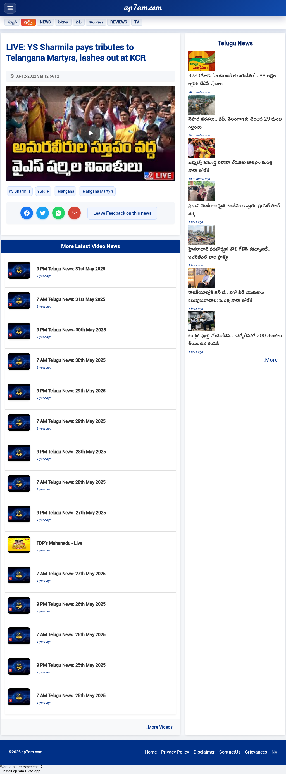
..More (270, 359)
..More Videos (159, 727)
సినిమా (63, 22)
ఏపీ (79, 22)
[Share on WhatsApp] (58, 213)
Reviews (118, 22)
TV (136, 22)
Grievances (256, 752)
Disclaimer (204, 752)
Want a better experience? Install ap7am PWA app (21, 769)
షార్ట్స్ (28, 22)
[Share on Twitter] (42, 213)
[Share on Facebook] (26, 213)
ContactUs (229, 752)
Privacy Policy (175, 752)
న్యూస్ (12, 22)
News (45, 22)
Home (151, 752)
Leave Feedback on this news (122, 213)
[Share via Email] (74, 213)
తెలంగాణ (96, 22)
